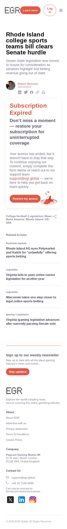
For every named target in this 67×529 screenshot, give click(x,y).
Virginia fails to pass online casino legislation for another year (30, 276)
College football (16, 216)
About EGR (12, 417)
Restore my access (25, 198)
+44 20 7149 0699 (23, 483)
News (48, 216)
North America (15, 219)
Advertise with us (16, 423)
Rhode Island (34, 219)
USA (8, 222)
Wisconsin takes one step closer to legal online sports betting (31, 299)
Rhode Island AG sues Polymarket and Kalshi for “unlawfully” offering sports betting (31, 252)
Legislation (35, 216)
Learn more (30, 10)
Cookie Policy (14, 439)
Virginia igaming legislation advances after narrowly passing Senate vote (33, 321)
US (46, 219)
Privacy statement (16, 428)
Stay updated (17, 371)
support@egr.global (24, 178)
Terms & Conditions (17, 434)
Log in (49, 10)
